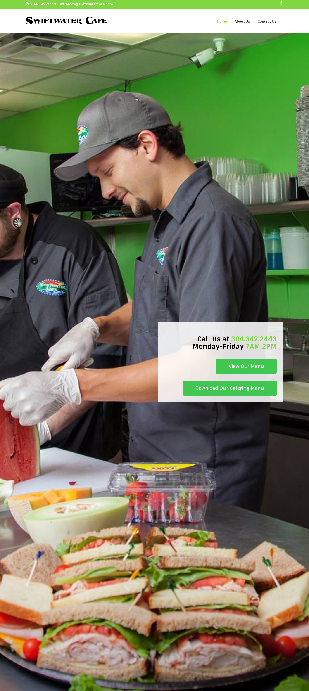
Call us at (213, 339)
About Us (242, 21)
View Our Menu (246, 366)
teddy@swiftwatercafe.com (89, 4)
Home (222, 21)
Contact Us (267, 21)
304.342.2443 (254, 339)
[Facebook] (281, 4)
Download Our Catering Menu (229, 388)
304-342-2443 (43, 4)
